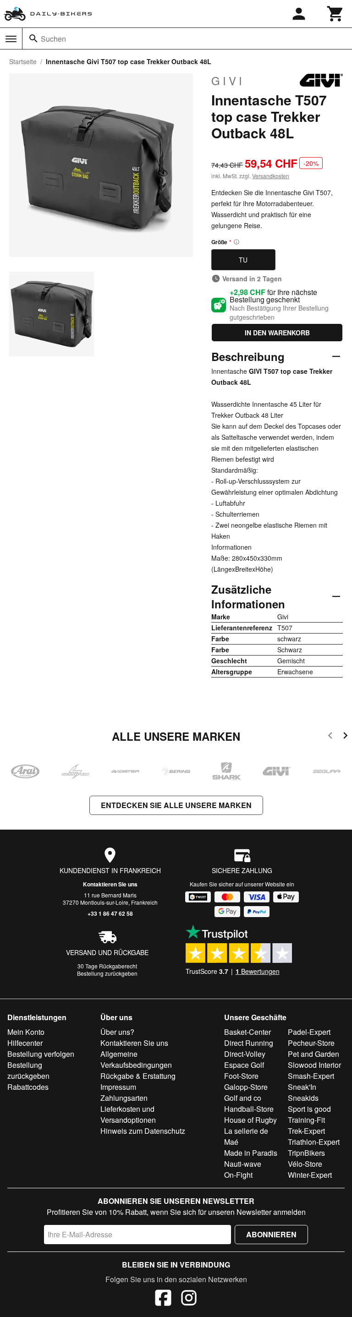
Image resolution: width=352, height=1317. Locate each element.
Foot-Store (241, 1076)
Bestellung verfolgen (40, 1054)
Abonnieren (271, 1234)
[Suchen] (33, 38)
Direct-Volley (244, 1054)
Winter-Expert (310, 1174)
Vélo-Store (305, 1164)
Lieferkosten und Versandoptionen (128, 1114)
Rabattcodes (28, 1087)
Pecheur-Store (311, 1043)
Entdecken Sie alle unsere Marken (176, 805)
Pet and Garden (313, 1054)
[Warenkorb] (335, 14)
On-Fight (238, 1174)
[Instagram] (189, 1299)
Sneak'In (302, 1087)
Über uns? (117, 1032)
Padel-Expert (309, 1032)
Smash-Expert (311, 1076)
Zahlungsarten (124, 1098)
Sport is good (309, 1109)
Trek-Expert (306, 1131)
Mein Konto (25, 1032)
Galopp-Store (246, 1087)
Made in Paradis (250, 1153)
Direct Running (248, 1043)
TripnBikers (306, 1153)
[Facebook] (163, 1299)
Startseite (23, 61)
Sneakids (303, 1098)
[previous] (330, 737)
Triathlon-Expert (314, 1142)
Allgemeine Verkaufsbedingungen (136, 1059)
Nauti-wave (242, 1164)
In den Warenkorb (277, 332)
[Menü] (11, 39)
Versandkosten (270, 176)
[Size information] (236, 242)
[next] (345, 737)
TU (243, 259)
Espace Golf (244, 1065)
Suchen (53, 38)
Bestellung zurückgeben (107, 973)
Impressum (118, 1087)
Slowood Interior (314, 1065)
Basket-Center (247, 1032)
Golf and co (242, 1098)
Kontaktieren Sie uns (110, 884)
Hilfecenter (25, 1043)
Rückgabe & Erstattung (138, 1076)
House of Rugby (250, 1120)
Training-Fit (306, 1120)
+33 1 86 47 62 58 (110, 913)
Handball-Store (249, 1109)
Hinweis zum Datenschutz (142, 1131)
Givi (228, 80)
